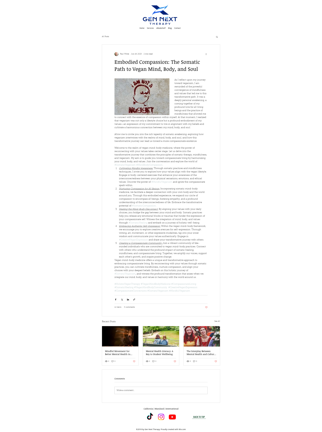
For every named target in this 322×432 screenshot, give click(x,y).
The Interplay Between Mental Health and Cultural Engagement (201, 353)
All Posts (105, 37)
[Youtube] (172, 417)
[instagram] (161, 417)
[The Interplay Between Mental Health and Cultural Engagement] (202, 336)
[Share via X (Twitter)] (122, 299)
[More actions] (206, 54)
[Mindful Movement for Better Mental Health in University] (120, 336)
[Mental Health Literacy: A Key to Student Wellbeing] (161, 336)
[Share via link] (134, 299)
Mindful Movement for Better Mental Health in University (117, 353)
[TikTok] (150, 417)
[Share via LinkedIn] (128, 299)
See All (217, 321)
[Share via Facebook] (115, 299)
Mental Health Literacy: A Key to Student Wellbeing (159, 353)
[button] (150, 28)
